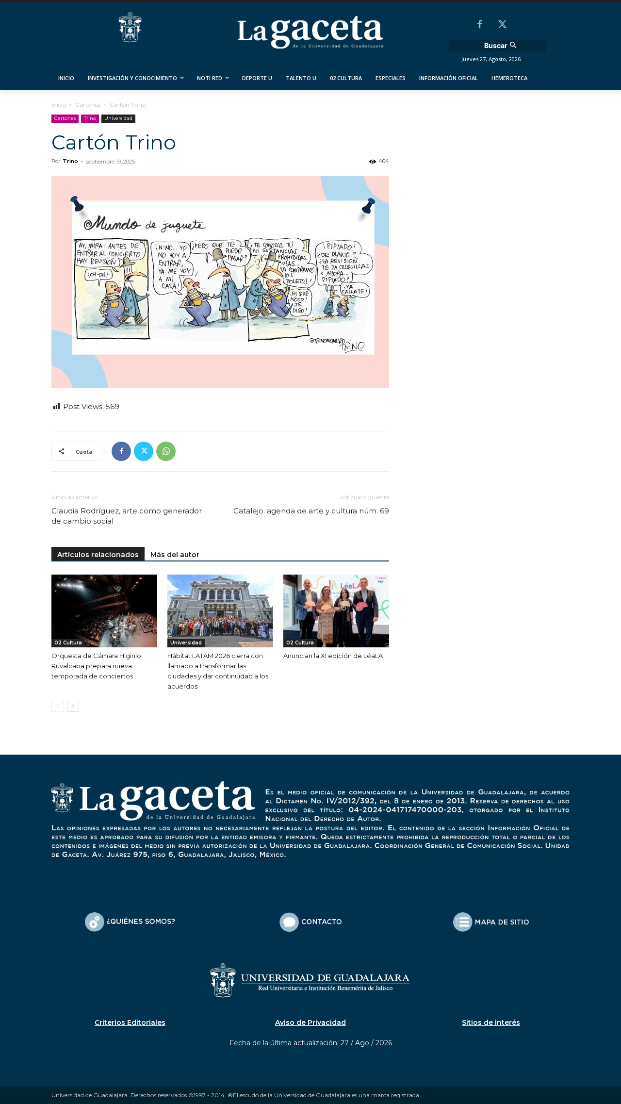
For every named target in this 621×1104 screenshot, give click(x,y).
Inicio (58, 104)
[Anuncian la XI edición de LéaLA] (336, 611)
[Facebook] (480, 25)
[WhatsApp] (166, 451)
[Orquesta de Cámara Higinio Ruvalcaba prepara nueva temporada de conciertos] (104, 611)
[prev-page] (57, 706)
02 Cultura (68, 643)
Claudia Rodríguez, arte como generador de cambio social (126, 516)
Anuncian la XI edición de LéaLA (333, 655)
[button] (501, 45)
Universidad (118, 118)
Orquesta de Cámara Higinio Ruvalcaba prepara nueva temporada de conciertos (96, 666)
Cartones (87, 104)
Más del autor (174, 554)
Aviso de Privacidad (310, 1022)
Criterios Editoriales (130, 1022)
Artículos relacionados (98, 554)
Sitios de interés (491, 1022)
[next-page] (73, 706)
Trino (90, 118)
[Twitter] (502, 25)
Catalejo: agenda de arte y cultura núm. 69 (311, 510)
